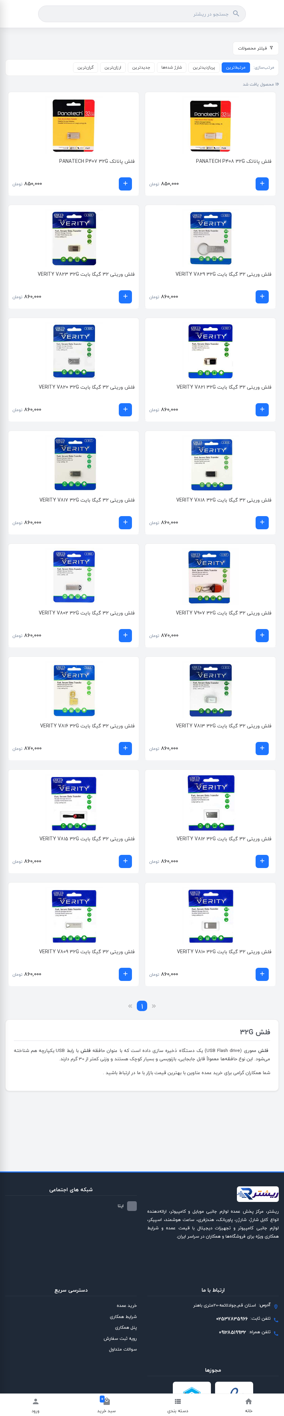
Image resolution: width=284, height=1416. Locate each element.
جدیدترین (141, 67)
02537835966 (232, 1318)
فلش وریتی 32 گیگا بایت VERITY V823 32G (86, 274)
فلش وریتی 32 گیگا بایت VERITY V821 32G (224, 387)
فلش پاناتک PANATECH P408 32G (234, 161)
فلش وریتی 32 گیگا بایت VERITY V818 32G (224, 500)
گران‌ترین (86, 67)
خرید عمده (127, 1305)
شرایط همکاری (123, 1316)
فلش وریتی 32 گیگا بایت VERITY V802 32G (87, 613)
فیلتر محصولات (252, 48)
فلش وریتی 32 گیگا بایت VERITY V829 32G (224, 274)
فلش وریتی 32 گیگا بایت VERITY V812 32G (224, 838)
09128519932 (232, 1332)
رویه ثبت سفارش (120, 1338)
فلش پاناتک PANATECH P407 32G (97, 161)
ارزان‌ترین (113, 67)
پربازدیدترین (204, 67)
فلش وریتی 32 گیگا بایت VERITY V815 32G (87, 838)
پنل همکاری (126, 1327)
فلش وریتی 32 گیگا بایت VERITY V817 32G (87, 500)
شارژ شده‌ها (171, 67)
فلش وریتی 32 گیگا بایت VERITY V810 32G (224, 951)
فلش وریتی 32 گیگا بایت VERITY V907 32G (224, 613)
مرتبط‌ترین (236, 67)
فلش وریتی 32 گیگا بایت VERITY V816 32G (87, 726)
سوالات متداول (123, 1349)
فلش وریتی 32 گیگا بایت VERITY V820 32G (87, 387)
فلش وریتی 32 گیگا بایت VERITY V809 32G (87, 951)
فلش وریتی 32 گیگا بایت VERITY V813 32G (224, 726)
